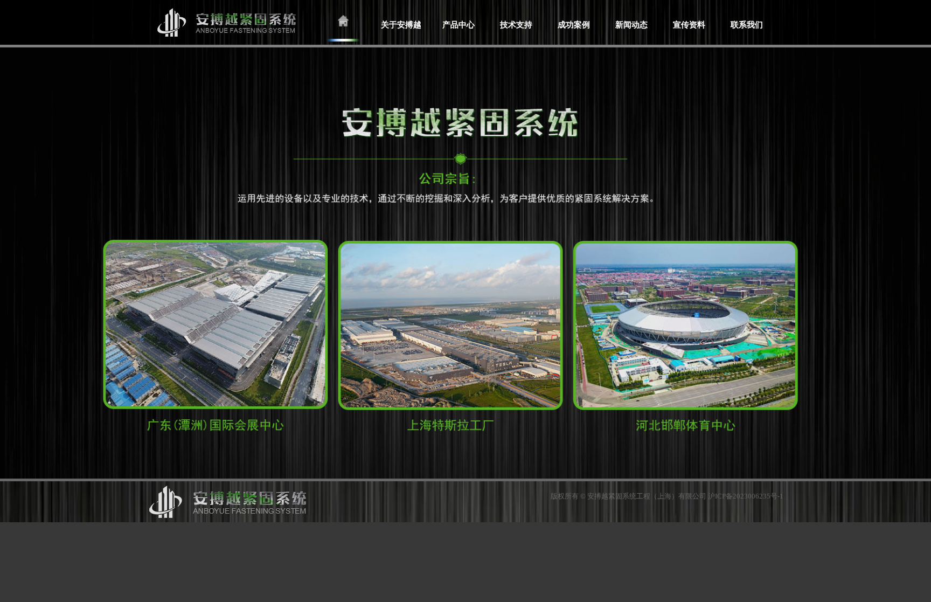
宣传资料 (689, 24)
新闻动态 (631, 24)
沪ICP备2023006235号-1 (745, 496)
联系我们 (747, 24)
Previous (8, 261)
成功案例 (574, 24)
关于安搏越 (401, 24)
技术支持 (516, 24)
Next (922, 261)
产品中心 (458, 24)
